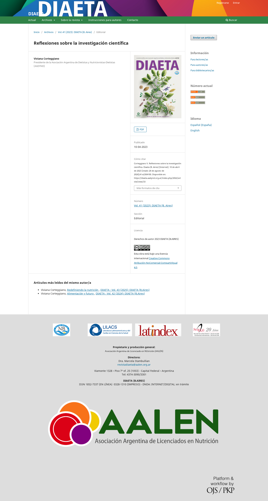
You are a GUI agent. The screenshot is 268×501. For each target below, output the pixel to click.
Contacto (132, 20)
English (195, 130)
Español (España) (201, 125)
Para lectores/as (199, 59)
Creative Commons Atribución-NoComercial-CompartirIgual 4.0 (155, 263)
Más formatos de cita (148, 188)
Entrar (236, 2)
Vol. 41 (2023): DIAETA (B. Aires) (75, 32)
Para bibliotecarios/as (202, 70)
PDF (141, 129)
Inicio (37, 32)
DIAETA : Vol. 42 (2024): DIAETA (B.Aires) (120, 293)
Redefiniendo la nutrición (83, 290)
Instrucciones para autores (104, 20)
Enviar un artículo (203, 37)
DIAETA (36, 14)
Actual (32, 20)
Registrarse (223, 2)
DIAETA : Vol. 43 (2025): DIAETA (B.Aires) (124, 290)
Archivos (47, 20)
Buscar (232, 20)
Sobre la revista (71, 20)
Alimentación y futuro (80, 293)
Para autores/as (199, 65)
